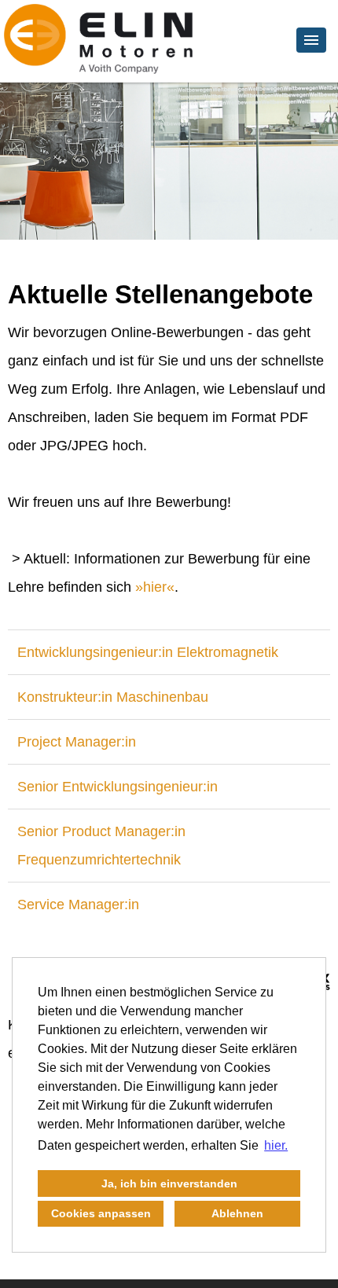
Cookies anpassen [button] (101, 1213)
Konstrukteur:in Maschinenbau (112, 697)
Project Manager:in (76, 742)
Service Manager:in (78, 904)
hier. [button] (276, 1145)
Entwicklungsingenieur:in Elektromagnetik (147, 652)
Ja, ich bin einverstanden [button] (169, 1183)
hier (155, 587)
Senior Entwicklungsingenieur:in (117, 786)
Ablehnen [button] (237, 1213)
